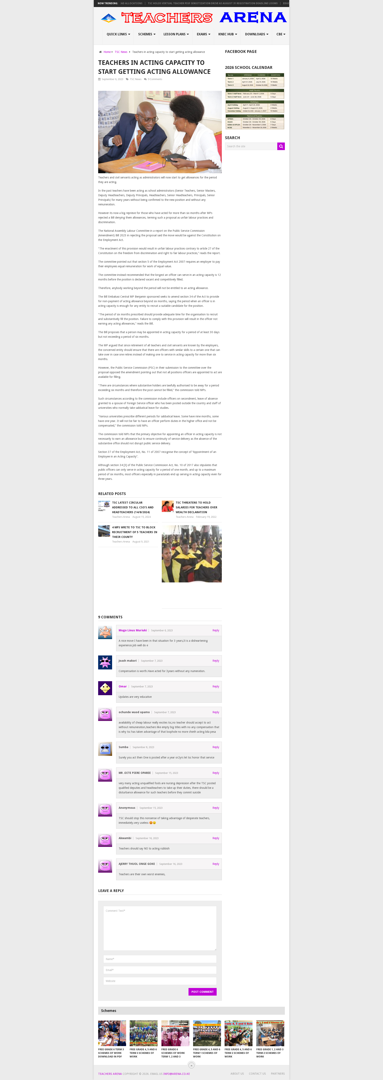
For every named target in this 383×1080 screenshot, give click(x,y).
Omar (123, 686)
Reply (215, 630)
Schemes (145, 34)
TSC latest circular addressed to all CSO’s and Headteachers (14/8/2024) (133, 507)
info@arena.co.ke (176, 1073)
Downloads (255, 34)
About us (237, 1073)
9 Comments (155, 79)
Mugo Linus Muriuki (133, 630)
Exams (202, 34)
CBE (279, 34)
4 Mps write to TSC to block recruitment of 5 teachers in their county (134, 532)
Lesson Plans (175, 34)
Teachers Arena (121, 516)
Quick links (117, 34)
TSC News (135, 79)
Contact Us (257, 1073)
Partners (278, 1073)
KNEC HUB (226, 34)
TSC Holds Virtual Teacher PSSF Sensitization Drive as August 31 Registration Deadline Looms (193, 3)
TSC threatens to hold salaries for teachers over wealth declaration (196, 507)
